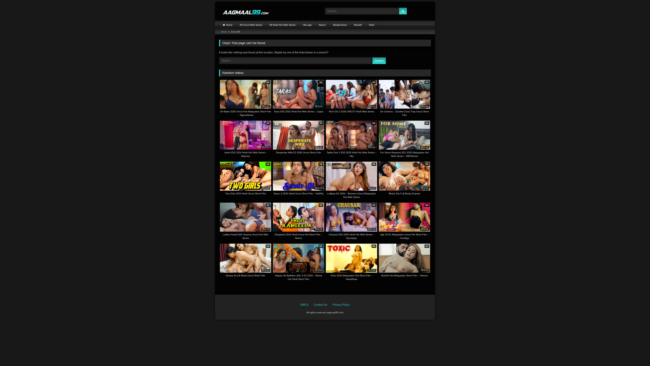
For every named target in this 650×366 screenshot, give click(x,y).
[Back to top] (639, 356)
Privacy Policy (341, 304)
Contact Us (320, 304)
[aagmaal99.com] (244, 11)
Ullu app (307, 25)
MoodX (358, 25)
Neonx (322, 25)
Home (229, 25)
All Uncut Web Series (251, 25)
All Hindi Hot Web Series (282, 25)
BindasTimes (340, 25)
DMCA (304, 304)
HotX (371, 25)
